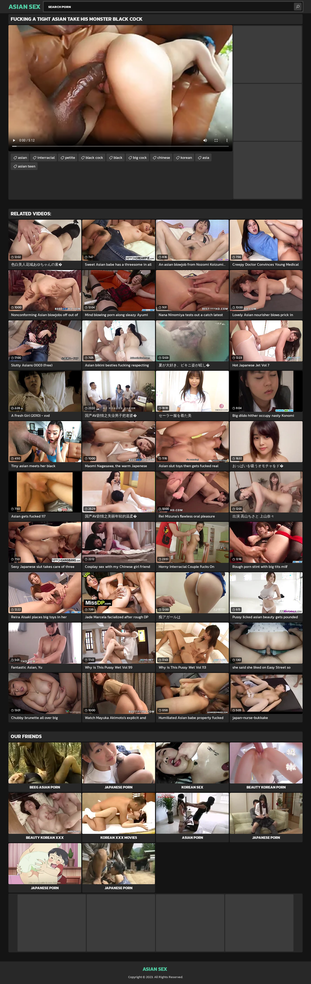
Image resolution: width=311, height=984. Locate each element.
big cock (140, 157)
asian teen (26, 166)
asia (205, 157)
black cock (94, 157)
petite (70, 157)
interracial (46, 157)
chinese (163, 157)
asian (22, 157)
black (118, 157)
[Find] (298, 6)
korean (186, 157)
